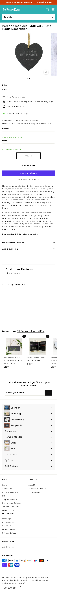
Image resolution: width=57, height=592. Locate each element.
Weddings (6, 519)
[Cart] (47, 9)
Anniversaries (8, 522)
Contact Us (7, 488)
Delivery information (13, 242)
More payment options (28, 179)
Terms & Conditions (10, 506)
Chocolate (6, 526)
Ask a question (10, 249)
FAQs (4, 496)
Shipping (16, 120)
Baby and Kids (8, 529)
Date (5, 140)
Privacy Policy (8, 510)
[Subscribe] (48, 393)
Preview (28, 156)
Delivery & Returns (10, 492)
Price (5, 85)
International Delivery (11, 503)
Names (5, 128)
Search (5, 485)
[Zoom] (45, 71)
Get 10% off (9, 588)
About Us (32, 485)
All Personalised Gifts (30, 331)
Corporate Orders (9, 499)
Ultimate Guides (9, 533)
